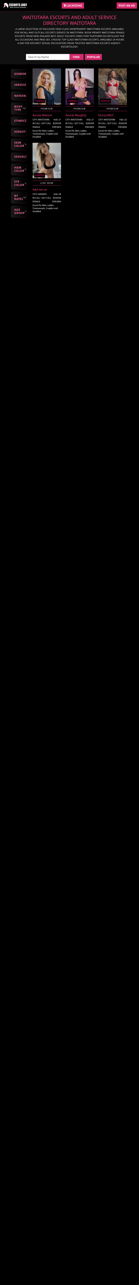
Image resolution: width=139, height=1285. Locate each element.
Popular (93, 57)
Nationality (20, 96)
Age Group (19, 211)
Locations (74, 5)
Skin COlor (19, 144)
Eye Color (19, 183)
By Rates (18, 197)
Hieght (19, 132)
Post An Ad (127, 5)
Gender (20, 74)
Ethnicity (20, 121)
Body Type (18, 108)
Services (20, 85)
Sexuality (20, 156)
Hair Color (19, 169)
